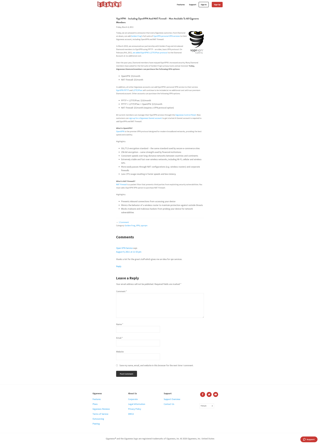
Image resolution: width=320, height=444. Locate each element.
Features (96, 399)
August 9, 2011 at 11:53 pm (128, 251)
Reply (118, 266)
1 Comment (124, 222)
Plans (95, 404)
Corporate (133, 399)
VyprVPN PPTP (122, 90)
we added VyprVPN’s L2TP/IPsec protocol (150, 52)
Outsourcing (98, 418)
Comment (121, 291)
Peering (96, 423)
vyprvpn (144, 225)
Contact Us (169, 404)
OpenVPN (120, 131)
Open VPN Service (124, 248)
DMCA (131, 413)
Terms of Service (100, 413)
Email (119, 337)
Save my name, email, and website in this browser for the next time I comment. (157, 365)
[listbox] (206, 405)
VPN (138, 225)
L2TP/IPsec (137, 90)
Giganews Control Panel (185, 115)
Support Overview (172, 399)
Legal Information (136, 404)
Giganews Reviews (101, 408)
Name (119, 324)
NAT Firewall (121, 184)
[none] (206, 405)
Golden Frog (136, 36)
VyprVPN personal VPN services (166, 36)
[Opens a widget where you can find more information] (309, 439)
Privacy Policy (134, 408)
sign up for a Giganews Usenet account (145, 118)
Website (120, 351)
